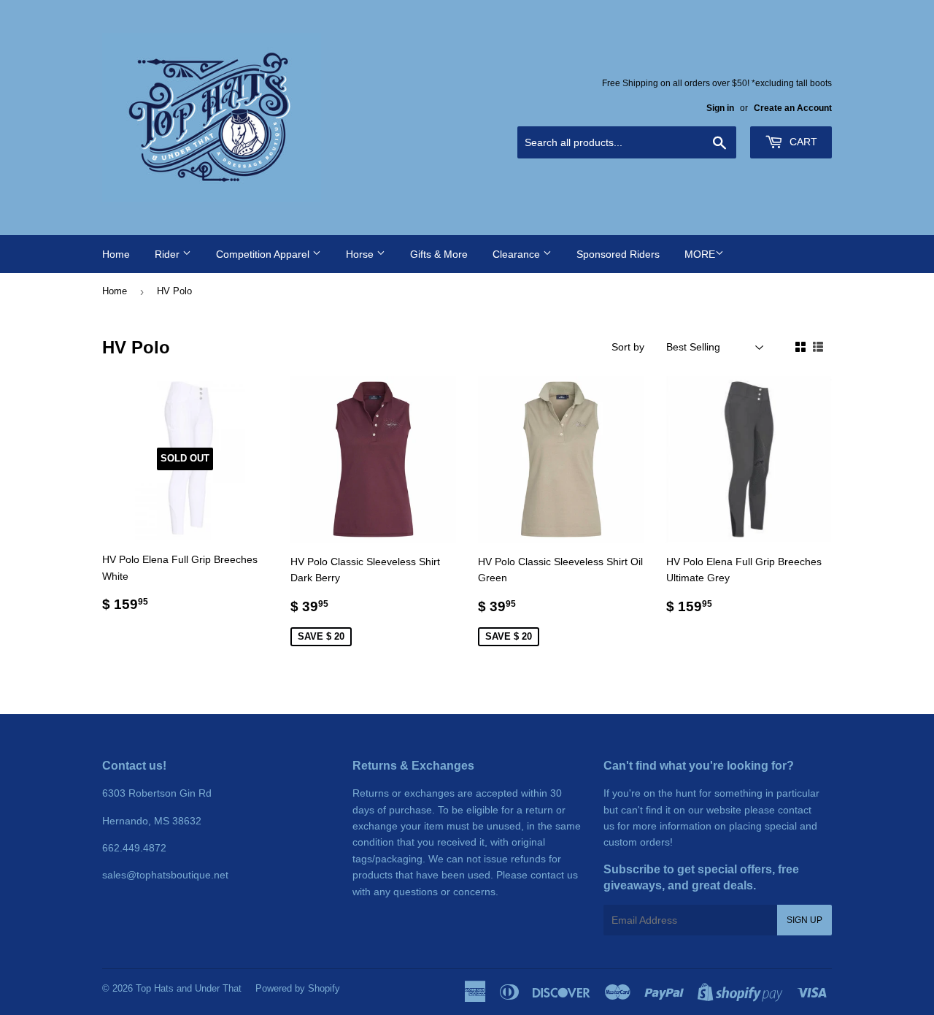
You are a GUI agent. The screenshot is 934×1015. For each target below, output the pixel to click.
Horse (361, 254)
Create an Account (793, 108)
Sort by (627, 347)
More (699, 254)
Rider (168, 254)
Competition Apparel (264, 254)
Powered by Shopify (297, 988)
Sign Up (804, 920)
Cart (802, 142)
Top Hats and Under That (189, 988)
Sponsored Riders (618, 254)
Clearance (518, 254)
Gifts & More (439, 254)
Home (116, 254)
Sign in (720, 108)
